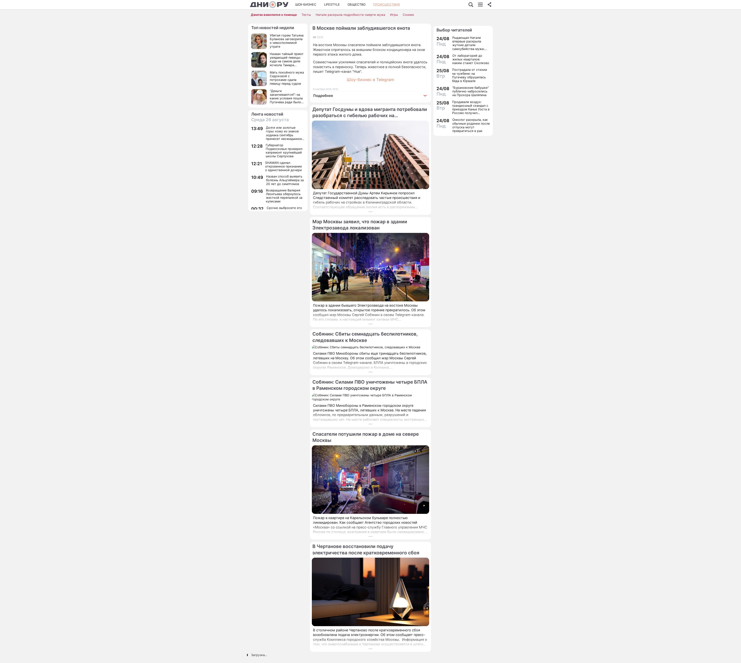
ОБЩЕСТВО (356, 4)
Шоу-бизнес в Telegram (370, 79)
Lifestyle (332, 4)
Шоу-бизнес (305, 4)
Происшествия (386, 4)
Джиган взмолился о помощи (274, 15)
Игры (394, 15)
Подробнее (323, 96)
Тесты (306, 15)
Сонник (408, 15)
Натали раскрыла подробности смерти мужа (350, 15)
